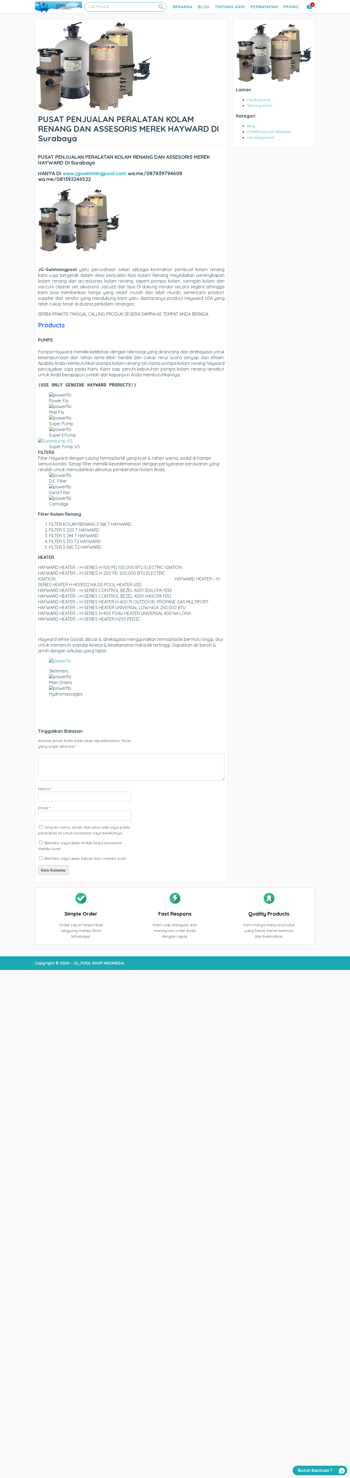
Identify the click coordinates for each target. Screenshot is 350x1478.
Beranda (182, 6)
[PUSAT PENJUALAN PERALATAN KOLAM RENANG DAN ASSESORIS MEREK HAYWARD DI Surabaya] (93, 108)
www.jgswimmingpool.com (94, 173)
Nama (44, 788)
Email (44, 807)
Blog (203, 6)
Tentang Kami (230, 6)
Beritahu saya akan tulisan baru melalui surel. (86, 858)
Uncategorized (260, 137)
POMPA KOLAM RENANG (269, 131)
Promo (291, 6)
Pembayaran (264, 6)
